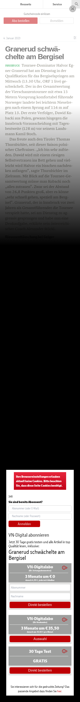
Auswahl (40, 639)
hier (59, 691)
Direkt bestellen (40, 605)
